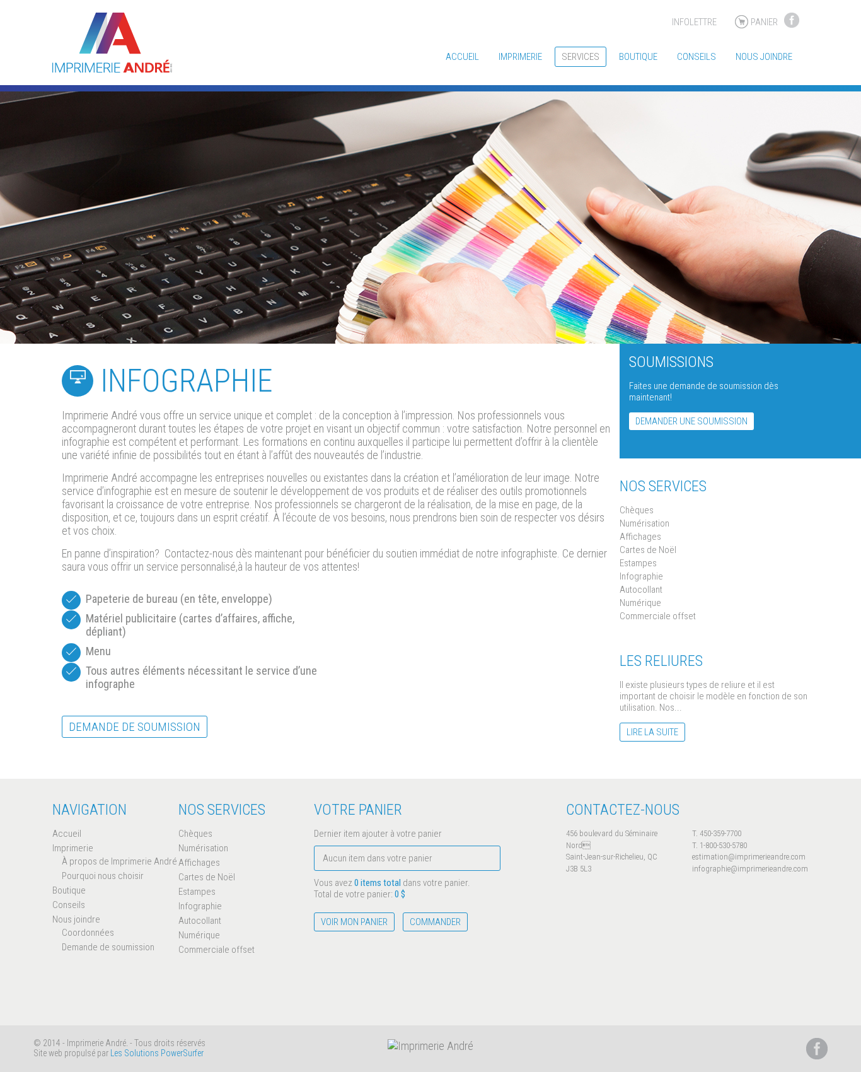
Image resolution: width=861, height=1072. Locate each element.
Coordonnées (88, 932)
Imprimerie (520, 56)
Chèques (637, 510)
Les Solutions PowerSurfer (157, 1053)
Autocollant (641, 589)
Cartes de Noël (648, 550)
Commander (435, 922)
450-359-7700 (720, 833)
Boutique (638, 56)
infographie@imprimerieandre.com (750, 868)
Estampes (638, 563)
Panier (764, 22)
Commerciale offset (658, 616)
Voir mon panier (354, 922)
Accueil (462, 56)
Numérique (640, 603)
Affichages (640, 536)
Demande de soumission (134, 727)
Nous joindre (764, 56)
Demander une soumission (691, 421)
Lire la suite (652, 732)
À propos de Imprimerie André (119, 861)
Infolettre (694, 22)
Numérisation (644, 523)
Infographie (641, 576)
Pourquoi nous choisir (103, 876)
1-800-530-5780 (723, 845)
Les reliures (661, 661)
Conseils (696, 56)
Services (580, 56)
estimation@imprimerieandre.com (749, 856)
